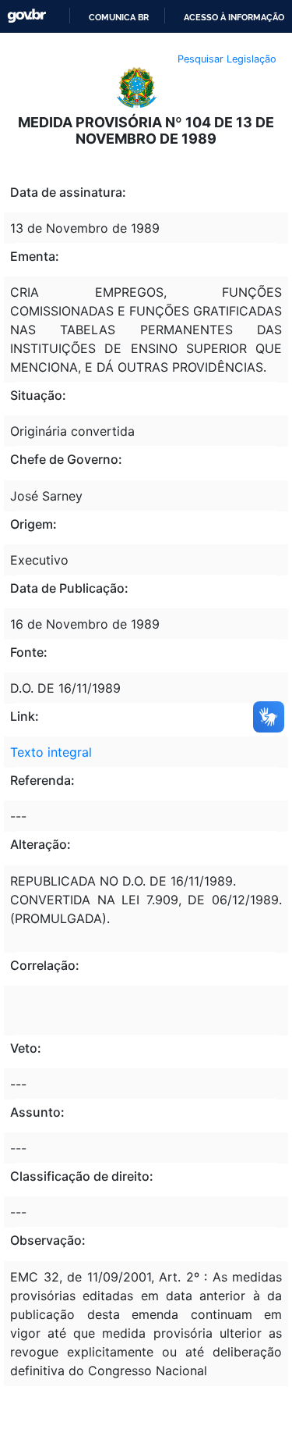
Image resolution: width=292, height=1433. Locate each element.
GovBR (26, 16)
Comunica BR (119, 17)
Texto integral (51, 752)
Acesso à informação (234, 17)
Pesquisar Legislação (227, 59)
